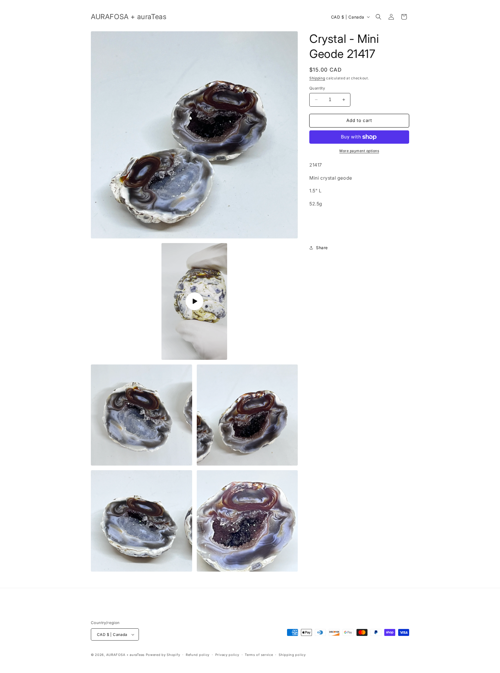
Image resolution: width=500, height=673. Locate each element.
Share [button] (322, 247)
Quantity (317, 88)
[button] (378, 16)
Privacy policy (227, 655)
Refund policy (197, 655)
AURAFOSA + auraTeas (125, 655)
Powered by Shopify (163, 655)
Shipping (317, 78)
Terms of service (259, 655)
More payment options (359, 151)
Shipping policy (292, 655)
